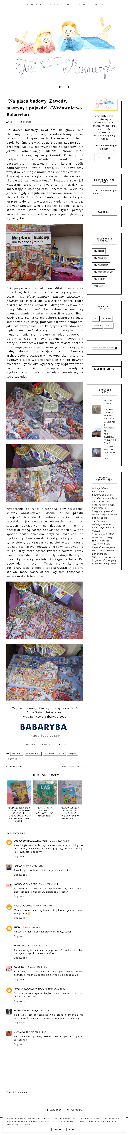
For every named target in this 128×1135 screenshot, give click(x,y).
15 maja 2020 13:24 (48, 884)
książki (72, 754)
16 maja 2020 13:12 (40, 1010)
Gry (67, 5)
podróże (107, 319)
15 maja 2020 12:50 (59, 841)
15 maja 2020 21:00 (37, 967)
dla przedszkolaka (54, 754)
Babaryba (17, 754)
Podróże (97, 5)
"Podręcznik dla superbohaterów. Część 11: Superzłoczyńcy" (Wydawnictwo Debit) (19, 814)
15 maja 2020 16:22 (32, 927)
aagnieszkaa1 (21, 1010)
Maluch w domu (23, 905)
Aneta (17, 927)
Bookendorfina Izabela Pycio (31, 841)
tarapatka (20, 945)
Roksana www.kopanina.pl (29, 989)
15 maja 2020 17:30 (37, 945)
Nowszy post (16, 766)
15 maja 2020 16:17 (43, 905)
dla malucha (33, 754)
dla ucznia (99, 279)
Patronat (81, 5)
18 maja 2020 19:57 (36, 1032)
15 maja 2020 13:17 (33, 866)
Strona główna (35, 5)
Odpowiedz (20, 856)
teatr (109, 326)
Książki (55, 5)
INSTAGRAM (77, 1110)
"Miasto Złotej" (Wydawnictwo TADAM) (110, 453)
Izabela (18, 866)
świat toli (20, 967)
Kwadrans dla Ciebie (25, 884)
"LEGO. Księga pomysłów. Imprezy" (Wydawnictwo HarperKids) (70, 813)
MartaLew (19, 1032)
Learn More (58, 1129)
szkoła (97, 326)
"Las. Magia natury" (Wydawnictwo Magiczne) (44, 811)
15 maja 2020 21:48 (55, 989)
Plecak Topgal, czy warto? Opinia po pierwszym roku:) (110, 409)
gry (96, 319)
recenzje (12, 759)
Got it (71, 1129)
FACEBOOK (55, 1110)
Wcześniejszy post (71, 766)
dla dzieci (99, 251)
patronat (98, 286)
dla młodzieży (101, 265)
